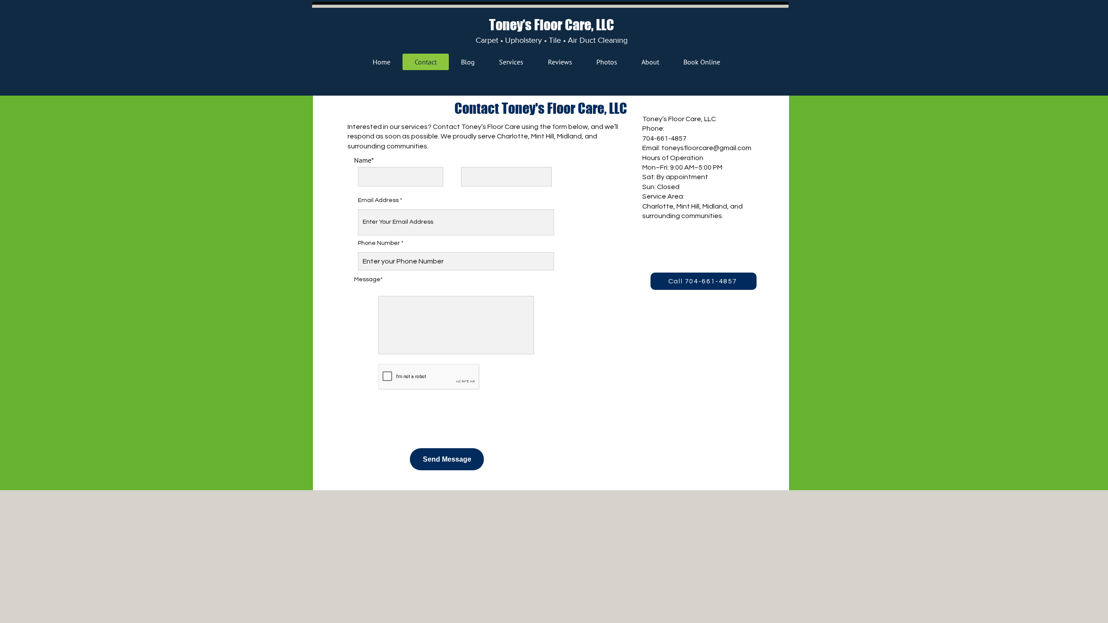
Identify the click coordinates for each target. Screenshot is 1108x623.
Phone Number (379, 243)
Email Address (378, 200)
